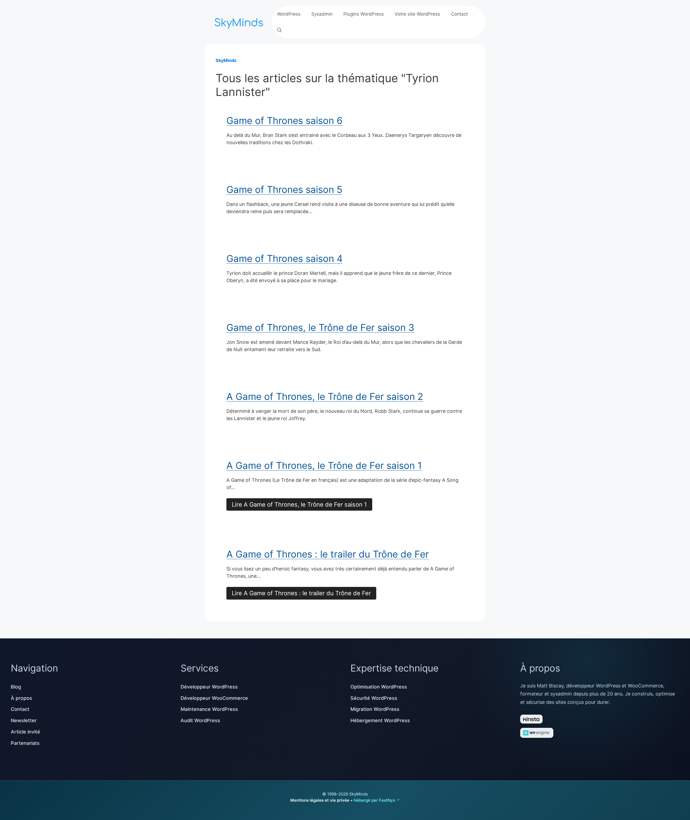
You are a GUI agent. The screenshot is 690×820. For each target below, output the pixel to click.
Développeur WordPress (209, 687)
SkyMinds (226, 60)
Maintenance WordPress (209, 709)
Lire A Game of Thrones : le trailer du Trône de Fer (301, 593)
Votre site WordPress (417, 14)
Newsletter (24, 720)
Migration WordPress (374, 709)
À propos (21, 698)
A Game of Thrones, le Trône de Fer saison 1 (324, 465)
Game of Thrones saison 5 (284, 189)
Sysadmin (322, 14)
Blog (16, 687)
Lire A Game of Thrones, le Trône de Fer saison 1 (299, 504)
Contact (459, 14)
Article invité (25, 732)
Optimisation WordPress (378, 687)
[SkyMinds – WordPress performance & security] (240, 21)
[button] (279, 30)
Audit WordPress (200, 720)
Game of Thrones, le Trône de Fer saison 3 (320, 327)
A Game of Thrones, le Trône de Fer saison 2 (324, 396)
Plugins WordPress (363, 14)
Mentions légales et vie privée (319, 800)
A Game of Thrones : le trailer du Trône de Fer (327, 554)
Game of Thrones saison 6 (284, 120)
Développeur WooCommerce (214, 698)
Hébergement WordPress (380, 720)
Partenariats (25, 743)
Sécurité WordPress (373, 698)
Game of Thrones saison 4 (284, 258)
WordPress (289, 14)
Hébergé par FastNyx (374, 800)
